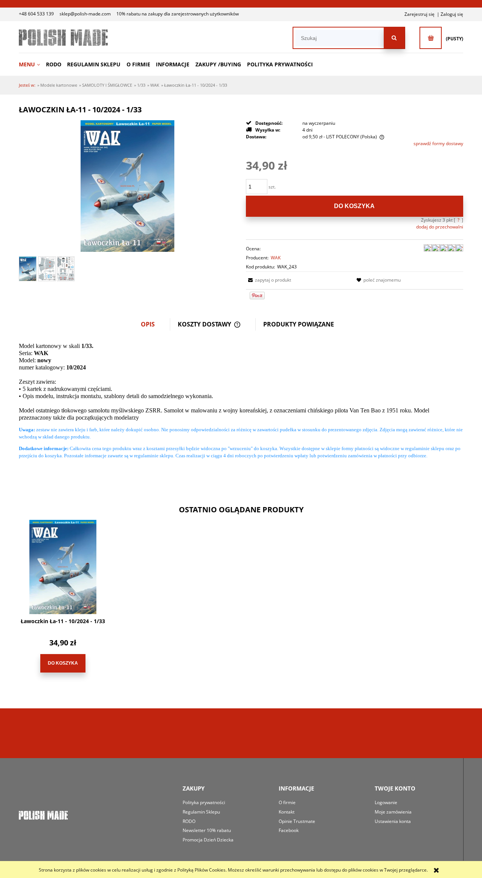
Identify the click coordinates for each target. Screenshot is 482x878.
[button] (268, 280)
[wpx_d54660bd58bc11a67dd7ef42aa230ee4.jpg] (65, 269)
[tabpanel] (241, 407)
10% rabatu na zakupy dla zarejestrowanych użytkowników (177, 14)
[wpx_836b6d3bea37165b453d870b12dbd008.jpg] (27, 269)
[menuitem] (32, 64)
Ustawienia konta (393, 821)
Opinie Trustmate (297, 821)
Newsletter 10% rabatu (207, 830)
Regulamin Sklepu (201, 812)
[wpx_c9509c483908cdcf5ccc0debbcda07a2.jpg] (46, 268)
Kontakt (286, 812)
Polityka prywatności (204, 802)
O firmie (287, 802)
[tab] (151, 324)
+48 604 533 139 (36, 14)
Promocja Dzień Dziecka (208, 840)
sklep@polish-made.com (85, 14)
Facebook (289, 830)
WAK (276, 257)
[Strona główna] (63, 37)
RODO (189, 821)
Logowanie (386, 802)
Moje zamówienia (393, 812)
